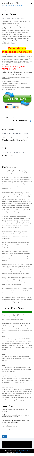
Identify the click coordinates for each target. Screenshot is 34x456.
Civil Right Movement (20, 120)
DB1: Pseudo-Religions (8, 430)
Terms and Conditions (23, 450)
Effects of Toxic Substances (15, 118)
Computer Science (11, 18)
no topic (4, 148)
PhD (9, 135)
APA (4, 18)
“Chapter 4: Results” (9, 155)
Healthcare (9, 145)
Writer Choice (9, 14)
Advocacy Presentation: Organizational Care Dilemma (14, 410)
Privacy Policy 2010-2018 (22, 452)
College (15, 133)
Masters (5, 135)
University (15, 135)
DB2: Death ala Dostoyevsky (9, 426)
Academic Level (7, 133)
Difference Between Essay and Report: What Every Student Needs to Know (15, 139)
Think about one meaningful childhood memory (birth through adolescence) (15, 415)
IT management (10, 152)
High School (20, 18)
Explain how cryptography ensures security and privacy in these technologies (15, 421)
